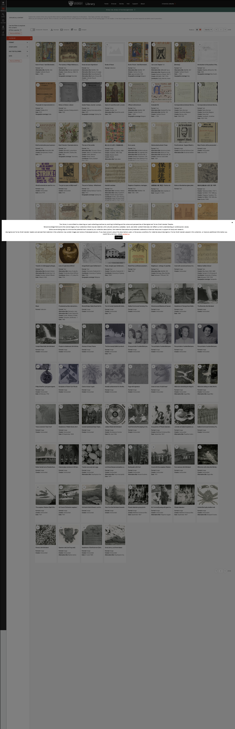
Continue (119, 237)
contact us (125, 234)
